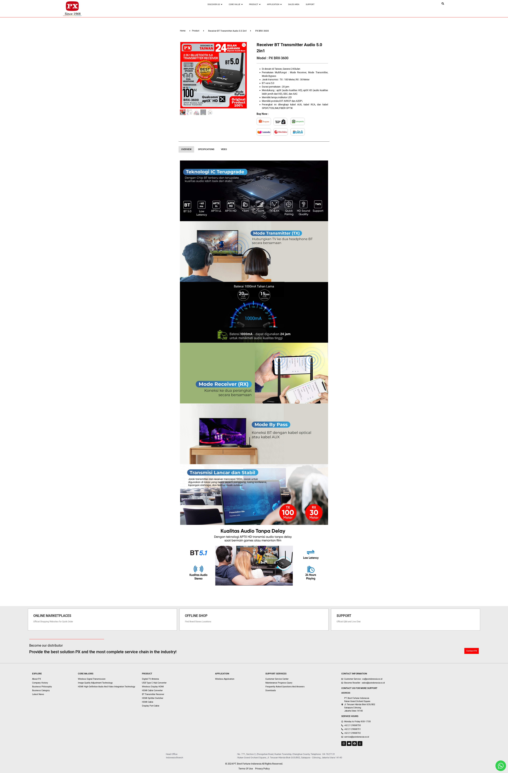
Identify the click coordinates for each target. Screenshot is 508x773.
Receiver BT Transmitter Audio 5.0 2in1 (227, 30)
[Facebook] (354, 743)
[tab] (186, 149)
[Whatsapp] (360, 743)
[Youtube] (349, 743)
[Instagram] (343, 743)
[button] (443, 3)
